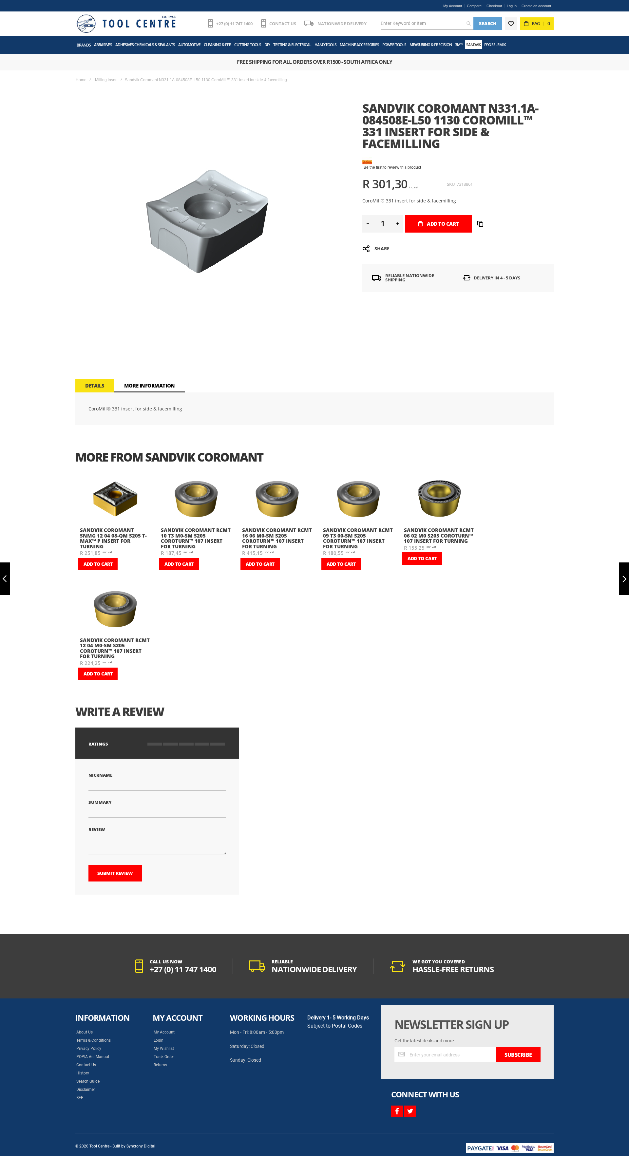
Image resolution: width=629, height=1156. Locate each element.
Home (81, 80)
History (82, 1073)
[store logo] (126, 23)
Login (158, 1040)
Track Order (164, 1056)
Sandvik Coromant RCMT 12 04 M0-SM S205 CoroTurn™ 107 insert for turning (115, 648)
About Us (84, 1032)
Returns (160, 1065)
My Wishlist (164, 1048)
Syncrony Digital (140, 1146)
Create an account (536, 6)
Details (95, 385)
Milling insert (106, 80)
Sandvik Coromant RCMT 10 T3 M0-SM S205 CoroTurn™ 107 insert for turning (196, 538)
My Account (452, 6)
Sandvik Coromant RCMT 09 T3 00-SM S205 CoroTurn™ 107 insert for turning (358, 538)
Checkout (494, 6)
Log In (512, 6)
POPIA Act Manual (92, 1056)
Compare (474, 6)
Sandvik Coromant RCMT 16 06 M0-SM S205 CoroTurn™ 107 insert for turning (277, 538)
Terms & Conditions (93, 1040)
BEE (79, 1097)
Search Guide (88, 1081)
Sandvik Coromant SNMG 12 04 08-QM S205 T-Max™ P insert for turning (113, 538)
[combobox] (427, 23)
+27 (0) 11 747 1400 (234, 24)
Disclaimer (85, 1089)
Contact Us (86, 1065)
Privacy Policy (88, 1048)
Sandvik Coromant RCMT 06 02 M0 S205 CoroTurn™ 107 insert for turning (439, 535)
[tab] (94, 385)
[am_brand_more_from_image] (115, 499)
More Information (149, 385)
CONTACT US (282, 24)
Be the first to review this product (392, 167)
